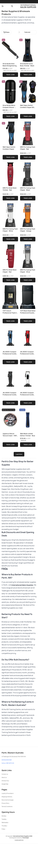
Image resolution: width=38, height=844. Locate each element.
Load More (19, 454)
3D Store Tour (5, 781)
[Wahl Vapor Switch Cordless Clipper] (10, 133)
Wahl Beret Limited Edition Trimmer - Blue (27, 435)
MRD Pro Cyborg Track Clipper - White (10, 230)
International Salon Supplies (22, 585)
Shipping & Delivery (7, 797)
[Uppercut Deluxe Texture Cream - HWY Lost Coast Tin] (10, 419)
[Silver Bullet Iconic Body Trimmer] (27, 49)
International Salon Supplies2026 (22, 836)
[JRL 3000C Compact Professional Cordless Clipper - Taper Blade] (27, 378)
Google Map (5, 784)
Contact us (5, 774)
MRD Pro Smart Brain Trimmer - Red (10, 189)
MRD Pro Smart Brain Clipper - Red (10, 271)
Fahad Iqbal (25, 838)
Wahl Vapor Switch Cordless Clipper (9, 148)
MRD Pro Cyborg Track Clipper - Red (27, 148)
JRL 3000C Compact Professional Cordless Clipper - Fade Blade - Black (10, 394)
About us (4, 777)
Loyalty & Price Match (8, 793)
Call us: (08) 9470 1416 (8, 763)
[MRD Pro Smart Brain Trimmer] (10, 174)
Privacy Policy (5, 803)
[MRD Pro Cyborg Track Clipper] (27, 133)
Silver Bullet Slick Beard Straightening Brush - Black (10, 65)
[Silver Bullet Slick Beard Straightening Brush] (10, 49)
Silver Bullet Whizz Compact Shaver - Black (9, 106)
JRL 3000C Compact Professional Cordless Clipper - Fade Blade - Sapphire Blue (10, 353)
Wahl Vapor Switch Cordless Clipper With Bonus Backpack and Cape (27, 106)
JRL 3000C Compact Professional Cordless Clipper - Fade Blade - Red (27, 353)
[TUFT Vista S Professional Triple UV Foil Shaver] (10, 296)
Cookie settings (19, 840)
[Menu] (3, 6)
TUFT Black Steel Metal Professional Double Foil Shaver (27, 312)
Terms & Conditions (7, 806)
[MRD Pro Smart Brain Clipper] (10, 255)
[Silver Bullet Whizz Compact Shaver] (10, 91)
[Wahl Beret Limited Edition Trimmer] (27, 419)
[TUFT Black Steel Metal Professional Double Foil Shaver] (27, 296)
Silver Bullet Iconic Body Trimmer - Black (27, 65)
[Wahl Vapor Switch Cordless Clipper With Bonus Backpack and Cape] (27, 91)
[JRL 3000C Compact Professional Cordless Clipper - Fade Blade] (10, 337)
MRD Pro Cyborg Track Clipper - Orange (27, 230)
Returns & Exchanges (7, 800)
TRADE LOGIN (10, 75)
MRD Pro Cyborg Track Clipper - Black (27, 189)
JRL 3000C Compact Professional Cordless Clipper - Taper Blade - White (27, 394)
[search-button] (12, 6)
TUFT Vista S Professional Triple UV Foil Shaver (10, 312)
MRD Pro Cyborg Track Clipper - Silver (27, 271)
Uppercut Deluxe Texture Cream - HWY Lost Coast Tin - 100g (10, 435)
